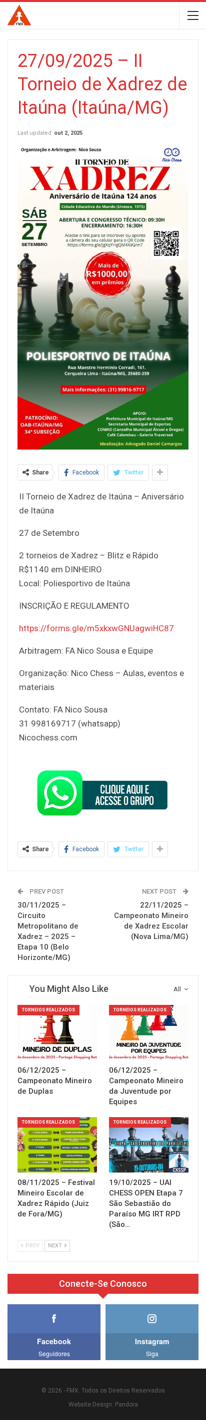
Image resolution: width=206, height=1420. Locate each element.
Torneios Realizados (48, 1009)
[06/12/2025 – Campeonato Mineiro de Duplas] (57, 1032)
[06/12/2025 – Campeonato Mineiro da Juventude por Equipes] (148, 1032)
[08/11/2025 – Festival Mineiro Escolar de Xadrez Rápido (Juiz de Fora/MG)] (57, 1145)
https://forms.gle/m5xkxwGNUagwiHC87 (96, 628)
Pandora (126, 1404)
